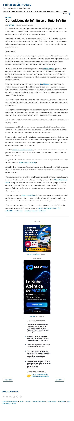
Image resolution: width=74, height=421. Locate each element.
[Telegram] (17, 396)
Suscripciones (48, 11)
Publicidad (61, 401)
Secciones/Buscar (18, 11)
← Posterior (8, 379)
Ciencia (8, 17)
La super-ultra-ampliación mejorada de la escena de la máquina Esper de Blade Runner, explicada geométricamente (39, 364)
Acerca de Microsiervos (10, 401)
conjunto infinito (48, 68)
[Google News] (4, 396)
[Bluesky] (10, 396)
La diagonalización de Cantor (35, 211)
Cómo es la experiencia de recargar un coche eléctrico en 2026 (38, 346)
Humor (29, 11)
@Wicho (11, 25)
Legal (68, 401)
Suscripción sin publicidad (33, 254)
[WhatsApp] (21, 396)
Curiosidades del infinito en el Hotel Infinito (35, 20)
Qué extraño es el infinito (48, 208)
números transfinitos (28, 195)
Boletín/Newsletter (39, 401)
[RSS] (7, 396)
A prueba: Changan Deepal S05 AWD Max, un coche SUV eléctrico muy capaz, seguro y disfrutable (38, 338)
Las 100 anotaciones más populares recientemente (40, 375)
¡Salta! (65, 14)
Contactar (38, 11)
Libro (65, 11)
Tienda (58, 11)
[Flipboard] (14, 396)
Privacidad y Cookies (9, 403)
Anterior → (59, 379)
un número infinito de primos (22, 150)
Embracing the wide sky (27, 162)
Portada (6, 11)
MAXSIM (32, 316)
